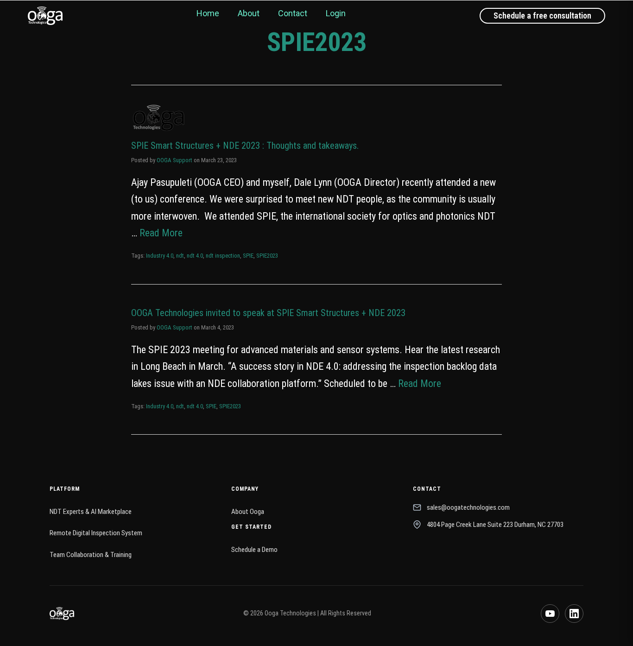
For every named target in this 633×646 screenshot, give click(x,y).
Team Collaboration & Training (91, 555)
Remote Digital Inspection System (96, 533)
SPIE (248, 255)
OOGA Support (174, 160)
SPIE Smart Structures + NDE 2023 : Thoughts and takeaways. (245, 145)
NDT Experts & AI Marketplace (91, 511)
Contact (292, 13)
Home (207, 13)
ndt (180, 255)
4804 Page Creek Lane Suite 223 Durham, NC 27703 (495, 524)
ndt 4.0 (195, 255)
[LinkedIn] (574, 613)
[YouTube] (550, 613)
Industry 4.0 (159, 255)
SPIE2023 (267, 255)
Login (336, 13)
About (249, 13)
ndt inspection (223, 255)
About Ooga (247, 511)
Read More (161, 233)
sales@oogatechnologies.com (468, 507)
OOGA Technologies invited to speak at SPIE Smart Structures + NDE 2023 (268, 312)
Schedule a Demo (254, 549)
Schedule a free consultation (542, 15)
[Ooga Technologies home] (45, 15)
